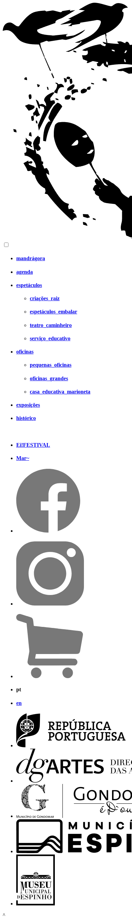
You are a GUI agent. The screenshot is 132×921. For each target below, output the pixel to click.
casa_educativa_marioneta (60, 392)
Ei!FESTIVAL (33, 445)
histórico (26, 418)
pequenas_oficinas (50, 365)
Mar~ (22, 458)
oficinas (25, 351)
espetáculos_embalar (53, 311)
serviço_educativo (50, 338)
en (19, 703)
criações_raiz (45, 298)
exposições (28, 405)
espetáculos (29, 285)
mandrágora (30, 258)
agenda (24, 272)
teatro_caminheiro (51, 325)
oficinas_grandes (49, 378)
